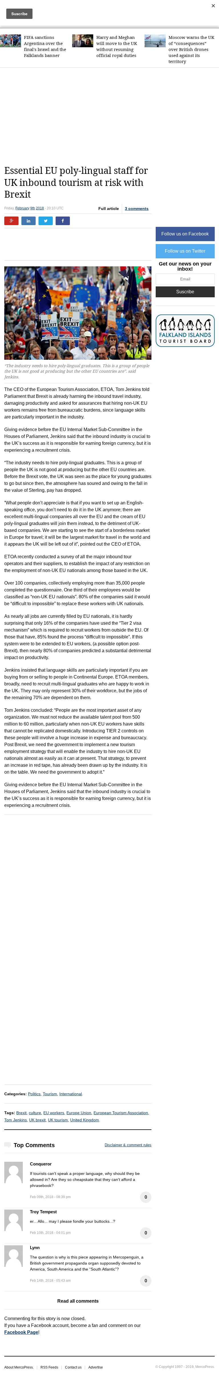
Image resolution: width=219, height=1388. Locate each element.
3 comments (137, 208)
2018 (40, 208)
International (70, 1094)
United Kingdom (84, 1120)
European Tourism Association (121, 1112)
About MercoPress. (19, 1367)
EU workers (53, 1112)
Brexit (21, 1112)
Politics (34, 1094)
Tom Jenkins (15, 1120)
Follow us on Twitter (185, 251)
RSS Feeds (49, 1367)
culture (35, 1112)
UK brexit (37, 1120)
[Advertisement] (111, 116)
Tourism (50, 1094)
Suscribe (185, 291)
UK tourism (58, 1120)
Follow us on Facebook (185, 233)
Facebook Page (21, 1332)
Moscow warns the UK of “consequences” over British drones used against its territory (191, 49)
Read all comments (78, 1301)
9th (32, 208)
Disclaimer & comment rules (128, 1145)
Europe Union (78, 1112)
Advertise (95, 1367)
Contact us (73, 1367)
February (22, 208)
